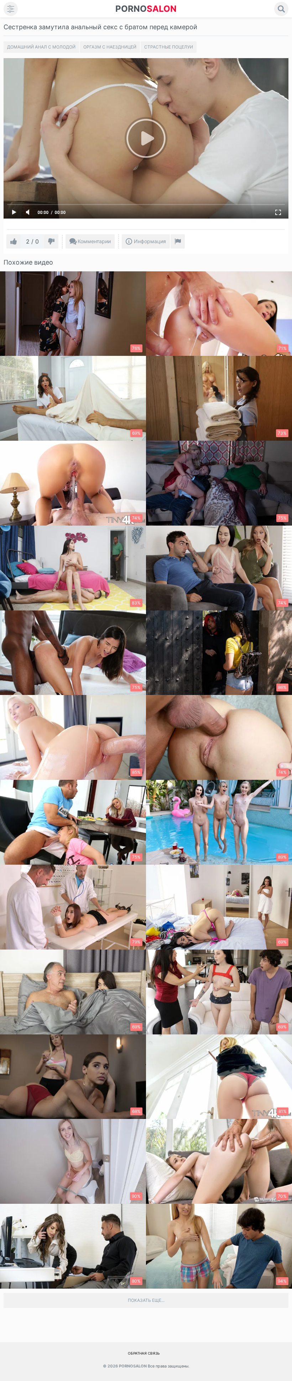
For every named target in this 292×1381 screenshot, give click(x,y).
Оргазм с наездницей (109, 47)
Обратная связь (144, 1353)
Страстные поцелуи (168, 47)
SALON (146, 8)
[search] (281, 9)
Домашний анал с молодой (41, 47)
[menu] (11, 9)
